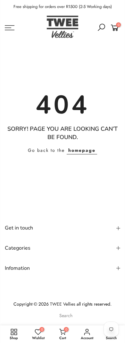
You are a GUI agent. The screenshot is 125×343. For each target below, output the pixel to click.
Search (65, 315)
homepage (82, 150)
